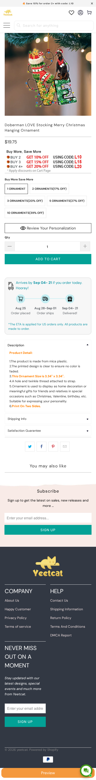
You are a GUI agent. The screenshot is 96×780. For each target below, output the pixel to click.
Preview (48, 772)
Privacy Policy (16, 618)
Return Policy (60, 618)
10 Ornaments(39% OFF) (25, 213)
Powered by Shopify (43, 750)
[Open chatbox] (86, 770)
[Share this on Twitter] (30, 447)
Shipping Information (66, 609)
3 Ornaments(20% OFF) (25, 201)
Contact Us (59, 600)
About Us (12, 600)
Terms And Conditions (67, 626)
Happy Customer (18, 609)
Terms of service (18, 626)
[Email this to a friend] (65, 447)
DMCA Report (61, 635)
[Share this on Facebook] (41, 447)
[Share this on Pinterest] (53, 447)
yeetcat (22, 750)
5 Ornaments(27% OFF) (66, 201)
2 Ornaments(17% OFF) (49, 189)
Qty (7, 237)
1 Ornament (16, 189)
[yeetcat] (7, 13)
